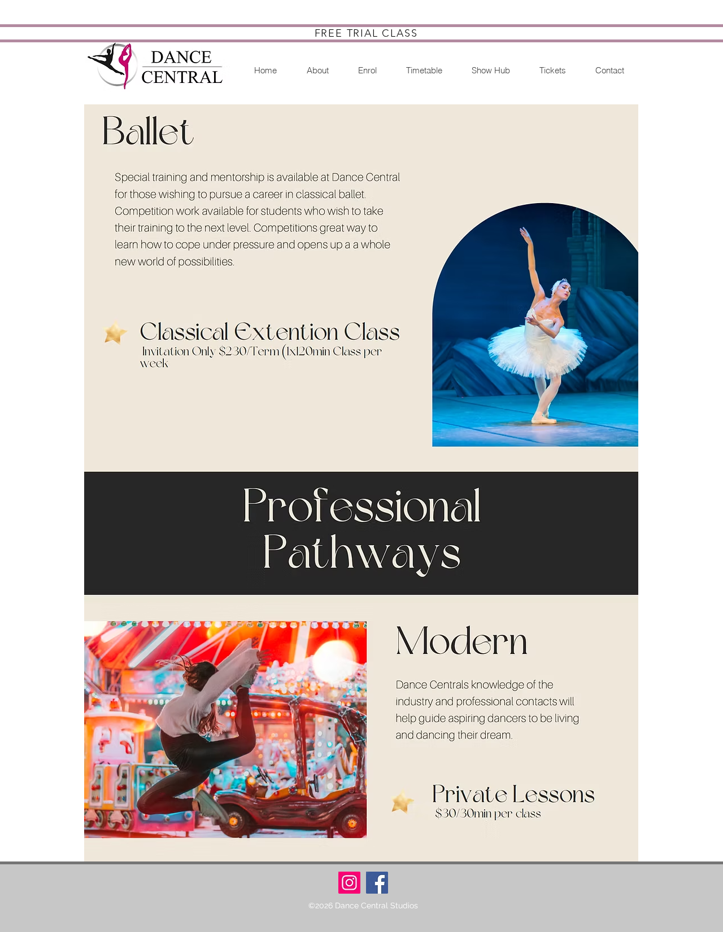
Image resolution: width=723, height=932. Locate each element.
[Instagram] (349, 883)
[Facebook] (377, 883)
